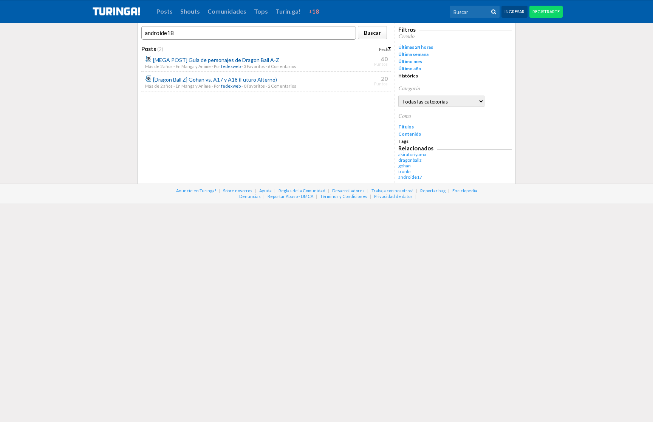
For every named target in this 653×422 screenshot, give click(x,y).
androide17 (410, 177)
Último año (409, 68)
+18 (313, 11)
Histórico (408, 76)
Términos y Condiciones (343, 196)
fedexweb (231, 66)
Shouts (190, 11)
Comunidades (226, 11)
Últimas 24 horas (415, 47)
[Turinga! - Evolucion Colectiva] (120, 11)
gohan (404, 165)
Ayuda (265, 190)
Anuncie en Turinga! (196, 190)
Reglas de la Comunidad (302, 190)
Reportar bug (433, 190)
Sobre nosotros (237, 190)
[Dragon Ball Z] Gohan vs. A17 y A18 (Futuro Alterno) (215, 79)
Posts (164, 11)
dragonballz (410, 160)
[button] (372, 32)
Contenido (409, 134)
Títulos (406, 127)
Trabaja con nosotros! (392, 190)
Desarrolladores (348, 190)
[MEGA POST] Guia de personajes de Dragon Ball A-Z (216, 60)
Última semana (413, 54)
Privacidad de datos (393, 196)
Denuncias (250, 196)
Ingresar (514, 11)
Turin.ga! (288, 11)
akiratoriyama (412, 154)
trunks (405, 171)
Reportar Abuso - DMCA (290, 196)
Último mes (410, 61)
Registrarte (546, 11)
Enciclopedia (464, 190)
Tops (261, 11)
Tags (403, 141)
